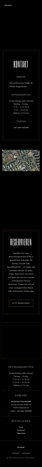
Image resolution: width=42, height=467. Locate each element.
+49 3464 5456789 (21, 127)
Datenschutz (21, 433)
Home (21, 427)
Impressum (21, 430)
